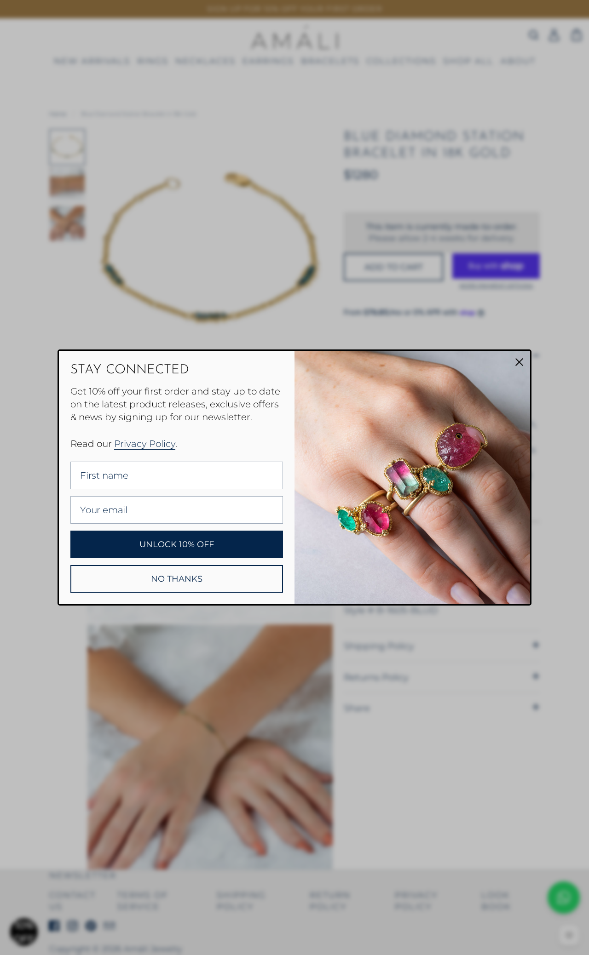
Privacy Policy (144, 443)
